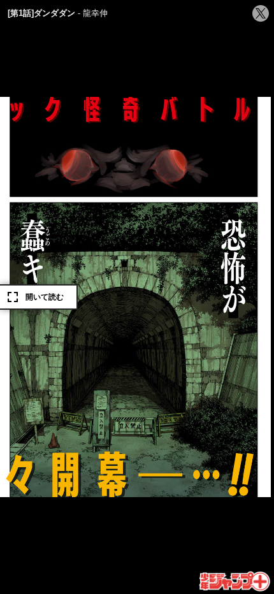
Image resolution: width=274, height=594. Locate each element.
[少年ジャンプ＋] (235, 582)
